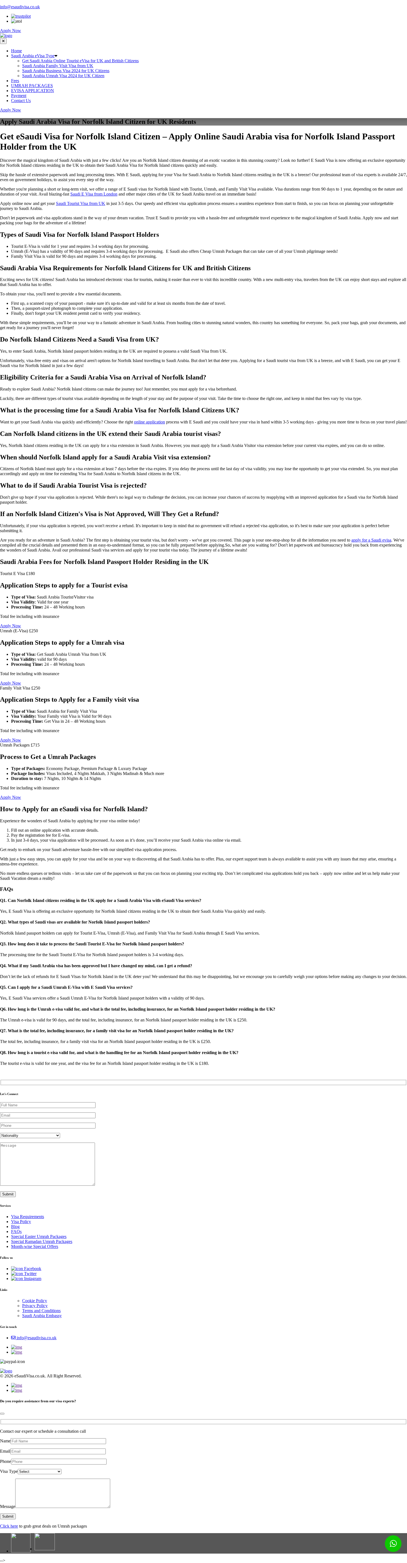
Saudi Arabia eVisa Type (33, 55)
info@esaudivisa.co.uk (20, 6)
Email (5, 1451)
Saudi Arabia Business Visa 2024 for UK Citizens (65, 70)
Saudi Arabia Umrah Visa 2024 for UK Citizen (63, 75)
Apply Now (10, 30)
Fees (15, 80)
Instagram (32, 1278)
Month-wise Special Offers (34, 1246)
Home (16, 50)
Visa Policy (21, 1221)
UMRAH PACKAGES (32, 85)
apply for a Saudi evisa (371, 540)
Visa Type (9, 1471)
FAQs (16, 1231)
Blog (15, 1226)
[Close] (2, 1413)
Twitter (30, 1273)
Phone (5, 1461)
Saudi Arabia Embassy (42, 1315)
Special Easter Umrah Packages (38, 1236)
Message (7, 1506)
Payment (18, 95)
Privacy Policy (35, 1305)
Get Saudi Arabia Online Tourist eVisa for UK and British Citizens (80, 60)
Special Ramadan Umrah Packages (41, 1241)
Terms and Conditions (41, 1310)
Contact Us (21, 100)
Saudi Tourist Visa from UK (80, 203)
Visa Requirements (27, 1216)
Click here (9, 1526)
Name (5, 1441)
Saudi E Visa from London (93, 194)
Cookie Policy (34, 1300)
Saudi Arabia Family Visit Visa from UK (57, 65)
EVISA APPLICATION (32, 90)
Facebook (32, 1268)
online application (149, 422)
